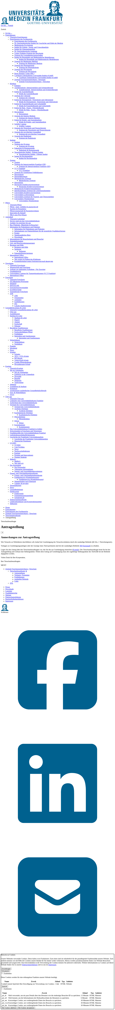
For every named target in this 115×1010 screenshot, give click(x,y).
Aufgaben (17, 300)
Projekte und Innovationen (23, 455)
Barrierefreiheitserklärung (14, 599)
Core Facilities (19, 447)
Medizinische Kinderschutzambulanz (27, 189)
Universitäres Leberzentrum (24, 195)
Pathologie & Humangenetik (24, 148)
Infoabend (13, 348)
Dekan (16, 421)
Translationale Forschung (19, 292)
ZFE (11, 583)
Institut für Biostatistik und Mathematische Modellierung (34, 57)
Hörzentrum (18, 183)
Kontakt (76, 550)
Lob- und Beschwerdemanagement (22, 243)
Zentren (12, 160)
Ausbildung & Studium (18, 386)
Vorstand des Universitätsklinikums (22, 405)
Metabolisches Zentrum (22, 178)
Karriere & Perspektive (18, 209)
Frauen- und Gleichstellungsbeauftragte (24, 473)
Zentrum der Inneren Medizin (24, 116)
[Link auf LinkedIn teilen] (57, 839)
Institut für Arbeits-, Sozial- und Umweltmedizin (31, 47)
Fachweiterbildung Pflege (23, 332)
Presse (7, 587)
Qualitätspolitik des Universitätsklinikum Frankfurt (28, 433)
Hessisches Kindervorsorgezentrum (26, 185)
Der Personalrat (15, 465)
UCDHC (13, 443)
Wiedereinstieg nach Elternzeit (25, 481)
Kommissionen (19, 425)
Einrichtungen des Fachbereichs (21, 39)
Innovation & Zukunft (17, 213)
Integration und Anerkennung (24, 336)
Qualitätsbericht (15, 271)
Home (7, 507)
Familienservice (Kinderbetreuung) (26, 477)
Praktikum (13, 389)
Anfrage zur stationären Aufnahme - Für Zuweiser (27, 269)
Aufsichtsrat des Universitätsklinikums (23, 403)
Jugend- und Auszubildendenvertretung (28, 471)
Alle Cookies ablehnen (9, 1008)
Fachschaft (18, 324)
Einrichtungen (10, 509)
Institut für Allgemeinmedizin (24, 49)
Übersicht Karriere (16, 368)
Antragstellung (19, 573)
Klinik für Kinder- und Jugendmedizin (28, 120)
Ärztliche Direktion (21, 409)
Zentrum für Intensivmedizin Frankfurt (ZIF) (30, 164)
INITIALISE (14, 286)
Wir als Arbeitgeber (17, 370)
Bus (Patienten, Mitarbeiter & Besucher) (24, 225)
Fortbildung (18, 334)
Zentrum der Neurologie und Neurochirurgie (30, 128)
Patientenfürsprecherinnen (23, 253)
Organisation (18, 298)
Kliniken (13, 84)
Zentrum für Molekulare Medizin (26, 61)
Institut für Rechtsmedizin (23, 156)
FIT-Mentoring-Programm (19, 281)
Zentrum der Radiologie (22, 136)
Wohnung (17, 380)
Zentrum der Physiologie (23, 69)
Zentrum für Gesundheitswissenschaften (28, 55)
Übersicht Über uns (17, 399)
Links (16, 581)
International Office (17, 255)
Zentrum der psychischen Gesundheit (27, 132)
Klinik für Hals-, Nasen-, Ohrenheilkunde (29, 108)
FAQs (12, 395)
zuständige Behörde (21, 579)
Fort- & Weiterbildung (18, 393)
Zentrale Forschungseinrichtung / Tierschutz (29, 80)
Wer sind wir (18, 463)
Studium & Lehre (16, 316)
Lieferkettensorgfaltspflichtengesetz (22, 435)
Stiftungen (13, 504)
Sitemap (8, 595)
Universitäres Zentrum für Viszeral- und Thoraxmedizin (34, 197)
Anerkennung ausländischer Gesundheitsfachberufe (28, 391)
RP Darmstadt (85, 546)
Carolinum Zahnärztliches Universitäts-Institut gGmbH (33, 76)
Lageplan (8, 591)
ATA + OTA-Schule (21, 356)
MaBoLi (13, 459)
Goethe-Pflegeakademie (22, 362)
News (12, 350)
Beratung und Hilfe (17, 245)
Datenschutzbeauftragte (18, 500)
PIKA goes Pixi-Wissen (18, 215)
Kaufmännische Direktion (23, 413)
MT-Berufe (18, 358)
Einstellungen (6, 969)
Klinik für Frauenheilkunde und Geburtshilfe (30, 104)
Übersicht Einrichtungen (18, 37)
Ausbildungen (15, 314)
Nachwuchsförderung (22, 451)
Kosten (16, 233)
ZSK (11, 294)
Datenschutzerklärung (13, 597)
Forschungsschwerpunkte (19, 288)
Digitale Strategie (20, 457)
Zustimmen (7, 973)
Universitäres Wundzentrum (24, 199)
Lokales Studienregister (22, 306)
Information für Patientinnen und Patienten (25, 227)
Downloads (18, 237)
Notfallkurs (18, 344)
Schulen (13, 352)
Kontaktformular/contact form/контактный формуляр (33, 261)
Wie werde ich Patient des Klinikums (27, 259)
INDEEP (13, 284)
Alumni (17, 322)
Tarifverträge (18, 382)
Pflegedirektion (19, 417)
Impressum (9, 601)
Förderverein (14, 491)
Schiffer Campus (20, 124)
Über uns (13, 312)
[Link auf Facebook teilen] (57, 726)
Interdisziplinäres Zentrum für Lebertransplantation (32, 191)
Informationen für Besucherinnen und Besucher (27, 239)
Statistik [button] (4, 986)
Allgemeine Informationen (23, 469)
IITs (15, 304)
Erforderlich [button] (5, 971)
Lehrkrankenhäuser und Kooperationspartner (26, 502)
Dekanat (17, 326)
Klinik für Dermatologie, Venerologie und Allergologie (33, 100)
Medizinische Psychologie (23, 45)
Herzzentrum (19, 112)
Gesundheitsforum (16, 489)
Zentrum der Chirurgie (22, 96)
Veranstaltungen (15, 485)
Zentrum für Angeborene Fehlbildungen (28, 172)
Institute (12, 140)
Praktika (13, 346)
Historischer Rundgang (22, 441)
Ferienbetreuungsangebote (23, 496)
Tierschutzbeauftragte (13, 515)
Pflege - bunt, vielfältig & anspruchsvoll (24, 207)
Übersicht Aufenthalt (17, 219)
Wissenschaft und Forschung (20, 267)
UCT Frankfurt (19, 168)
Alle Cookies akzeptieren (26, 1008)
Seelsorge (17, 249)
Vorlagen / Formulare (21, 575)
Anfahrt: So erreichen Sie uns (20, 223)
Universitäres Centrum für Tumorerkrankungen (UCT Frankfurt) (33, 273)
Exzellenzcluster (15, 290)
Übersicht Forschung (17, 279)
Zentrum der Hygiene (22, 144)
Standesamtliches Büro (22, 235)
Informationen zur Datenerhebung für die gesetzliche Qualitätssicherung (39, 231)
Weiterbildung (15, 340)
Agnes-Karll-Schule (21, 360)
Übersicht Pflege (16, 205)
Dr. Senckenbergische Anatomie (25, 51)
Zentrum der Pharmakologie (24, 65)
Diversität (17, 376)
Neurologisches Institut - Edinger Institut (28, 152)
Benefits (17, 378)
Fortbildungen (19, 302)
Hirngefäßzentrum (20, 176)
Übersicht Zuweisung (17, 265)
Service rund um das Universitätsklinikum (25, 221)
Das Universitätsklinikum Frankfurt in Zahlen (26, 429)
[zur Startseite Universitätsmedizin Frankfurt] (32, 23)
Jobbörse (13, 384)
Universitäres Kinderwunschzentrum (27, 193)
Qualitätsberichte (11, 593)
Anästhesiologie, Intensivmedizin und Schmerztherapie (33, 88)
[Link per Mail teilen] (57, 953)
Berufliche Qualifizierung (19, 328)
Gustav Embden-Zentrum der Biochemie (28, 53)
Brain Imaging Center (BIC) (24, 73)
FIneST (17, 320)
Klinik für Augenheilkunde (23, 92)
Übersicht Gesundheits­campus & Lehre (24, 310)
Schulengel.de (19, 498)
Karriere (17, 453)
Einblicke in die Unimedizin (24, 374)
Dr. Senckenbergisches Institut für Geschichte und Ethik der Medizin (38, 43)
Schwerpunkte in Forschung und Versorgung (26, 431)
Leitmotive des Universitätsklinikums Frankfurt (26, 401)
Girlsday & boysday (21, 483)
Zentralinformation (16, 241)
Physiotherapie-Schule (22, 364)
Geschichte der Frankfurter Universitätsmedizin (26, 437)
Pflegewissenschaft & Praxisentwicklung (24, 211)
